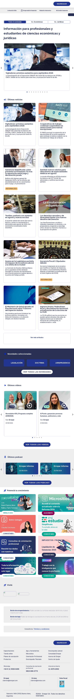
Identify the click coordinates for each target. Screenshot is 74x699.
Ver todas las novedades (37, 372)
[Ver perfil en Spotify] (28, 684)
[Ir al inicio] (11, 643)
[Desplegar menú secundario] (44, 4)
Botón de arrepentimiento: (19, 610)
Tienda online (8, 654)
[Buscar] (25, 4)
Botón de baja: (15, 617)
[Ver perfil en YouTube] (16, 684)
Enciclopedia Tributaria (33, 659)
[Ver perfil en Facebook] (5, 684)
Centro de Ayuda (54, 659)
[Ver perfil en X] (9, 684)
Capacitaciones (9, 651)
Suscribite (48, 513)
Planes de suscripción (11, 656)
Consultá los (37, 629)
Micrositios (30, 654)
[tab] (32, 437)
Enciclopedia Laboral (55, 651)
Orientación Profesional (34, 656)
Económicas (37, 22)
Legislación (16, 363)
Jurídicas (59, 22)
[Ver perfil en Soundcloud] (24, 684)
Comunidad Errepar (54, 654)
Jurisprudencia (62, 363)
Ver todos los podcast (37, 483)
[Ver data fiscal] (64, 684)
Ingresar (62, 4)
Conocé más (8, 534)
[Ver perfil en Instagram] (20, 684)
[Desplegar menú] (5, 3)
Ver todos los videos (37, 445)
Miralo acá (8, 513)
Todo (15, 22)
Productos (7, 659)
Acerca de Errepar (54, 656)
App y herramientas (32, 651)
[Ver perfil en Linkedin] (12, 684)
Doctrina (39, 363)
